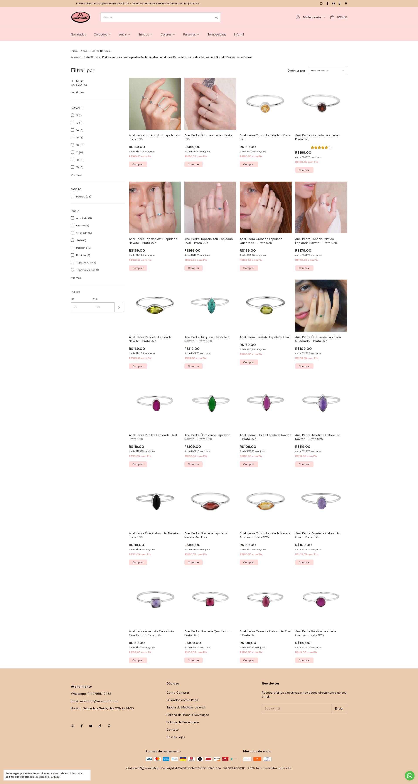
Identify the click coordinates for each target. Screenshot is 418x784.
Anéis (123, 34)
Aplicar (119, 307)
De (72, 299)
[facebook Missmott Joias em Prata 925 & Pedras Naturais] (327, 3)
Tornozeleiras (216, 34)
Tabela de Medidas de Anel (186, 707)
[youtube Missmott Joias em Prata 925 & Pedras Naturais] (333, 3)
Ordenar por (296, 70)
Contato (173, 730)
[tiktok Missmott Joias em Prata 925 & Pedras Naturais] (339, 3)
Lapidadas (77, 92)
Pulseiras (189, 34)
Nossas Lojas (176, 737)
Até (95, 299)
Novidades (78, 34)
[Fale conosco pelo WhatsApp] (410, 776)
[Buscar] (216, 17)
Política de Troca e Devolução (188, 715)
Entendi (55, 776)
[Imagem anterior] (301, 204)
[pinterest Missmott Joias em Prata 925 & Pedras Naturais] (345, 3)
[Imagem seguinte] (340, 204)
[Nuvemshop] (143, 769)
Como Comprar (178, 693)
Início (74, 51)
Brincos (143, 34)
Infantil (239, 34)
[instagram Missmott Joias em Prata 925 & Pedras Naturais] (321, 3)
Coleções (100, 34)
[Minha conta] (298, 17)
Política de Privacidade (183, 722)
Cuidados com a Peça (182, 700)
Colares (166, 34)
